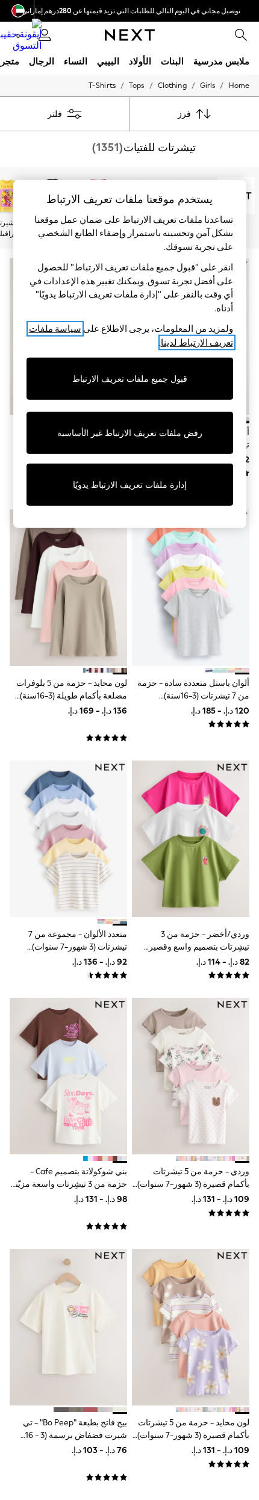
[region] (129, 353)
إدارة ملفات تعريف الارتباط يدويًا (130, 484)
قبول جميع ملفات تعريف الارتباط (129, 378)
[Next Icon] (130, 35)
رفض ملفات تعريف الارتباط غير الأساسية (129, 433)
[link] (241, 35)
